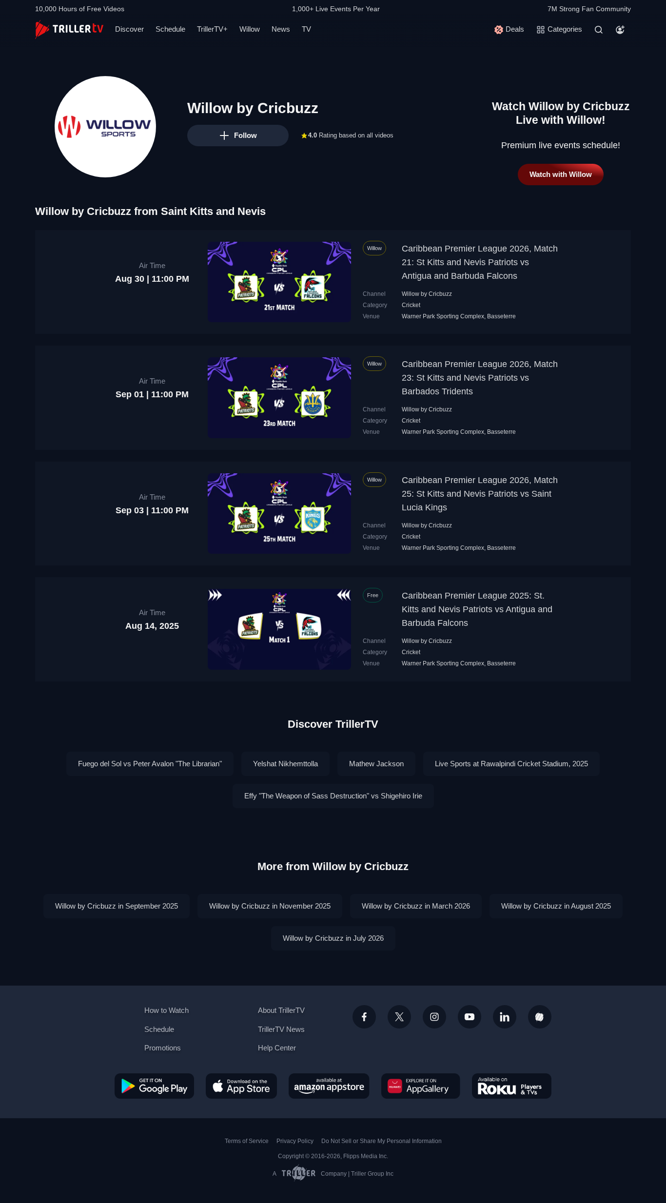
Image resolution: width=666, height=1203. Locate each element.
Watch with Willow (560, 174)
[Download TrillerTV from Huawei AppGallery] (420, 1086)
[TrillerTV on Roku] (511, 1086)
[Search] (598, 29)
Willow (249, 29)
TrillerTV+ (212, 29)
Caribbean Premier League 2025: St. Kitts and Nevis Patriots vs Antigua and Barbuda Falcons (477, 609)
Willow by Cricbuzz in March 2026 (416, 906)
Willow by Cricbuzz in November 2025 (270, 906)
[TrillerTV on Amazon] (329, 1086)
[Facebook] (364, 1016)
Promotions (162, 1048)
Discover (129, 29)
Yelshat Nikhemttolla (285, 763)
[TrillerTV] (69, 29)
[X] (399, 1016)
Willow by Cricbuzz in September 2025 (116, 906)
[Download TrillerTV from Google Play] (154, 1086)
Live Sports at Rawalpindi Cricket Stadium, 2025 (511, 763)
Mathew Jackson (376, 763)
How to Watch (166, 1010)
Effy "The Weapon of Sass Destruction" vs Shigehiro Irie (333, 796)
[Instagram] (434, 1016)
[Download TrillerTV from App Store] (241, 1086)
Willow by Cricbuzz (427, 294)
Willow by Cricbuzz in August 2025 (556, 906)
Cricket (411, 305)
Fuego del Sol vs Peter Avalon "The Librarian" (150, 763)
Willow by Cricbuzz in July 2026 (333, 938)
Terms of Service (247, 1141)
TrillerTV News (281, 1029)
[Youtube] (469, 1016)
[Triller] (539, 1016)
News (281, 29)
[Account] (620, 29)
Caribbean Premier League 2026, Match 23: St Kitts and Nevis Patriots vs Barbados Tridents (480, 377)
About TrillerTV (281, 1010)
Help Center (277, 1048)
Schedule (170, 29)
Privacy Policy (294, 1141)
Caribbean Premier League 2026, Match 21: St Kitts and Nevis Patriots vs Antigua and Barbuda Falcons (480, 262)
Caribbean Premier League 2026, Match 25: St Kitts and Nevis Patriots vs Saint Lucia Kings (480, 493)
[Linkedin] (504, 1016)
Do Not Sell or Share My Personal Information (381, 1141)
